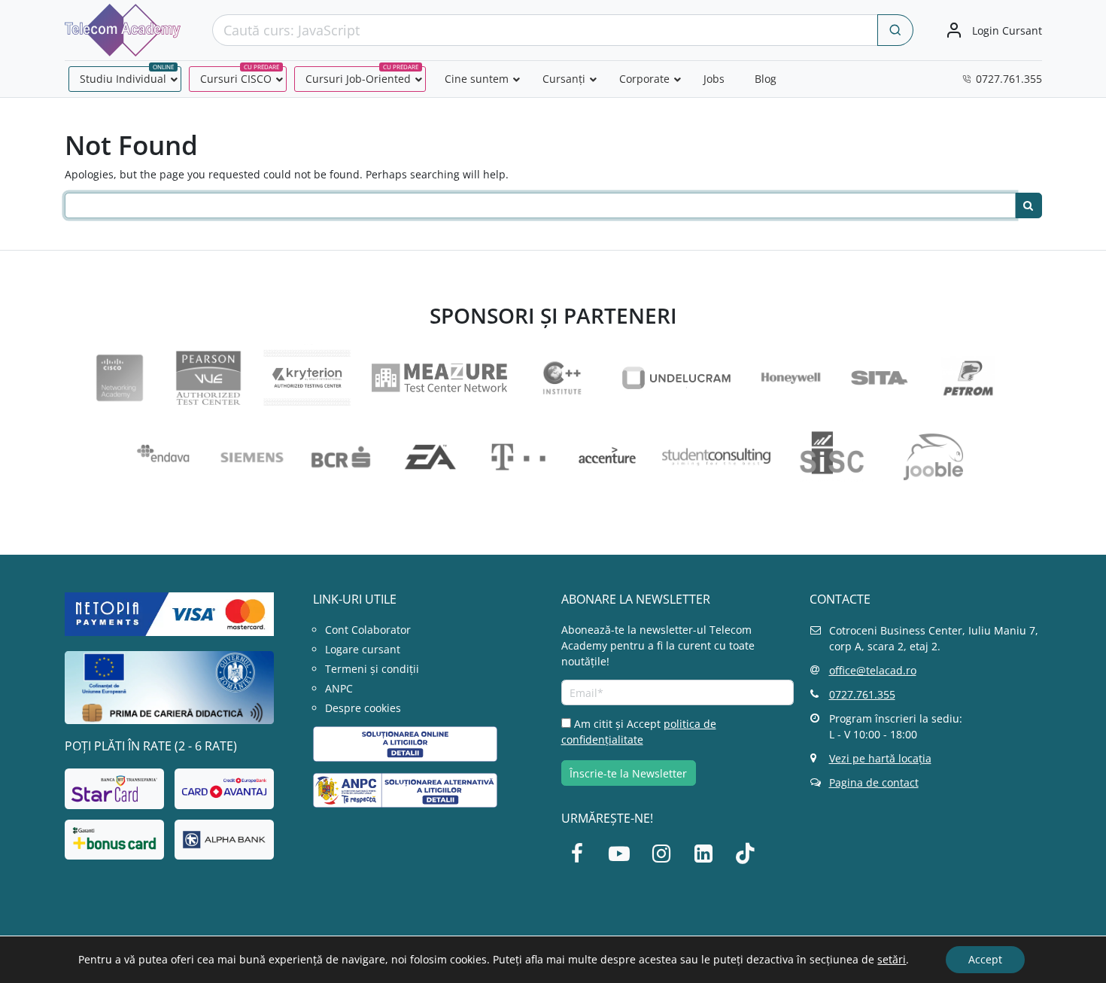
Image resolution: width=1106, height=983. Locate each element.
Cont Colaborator (368, 629)
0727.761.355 (862, 694)
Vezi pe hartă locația (880, 758)
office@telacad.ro (872, 670)
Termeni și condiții (372, 669)
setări (891, 959)
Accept (985, 959)
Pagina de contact (874, 782)
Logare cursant (362, 649)
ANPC (339, 688)
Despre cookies (363, 708)
